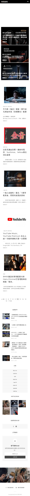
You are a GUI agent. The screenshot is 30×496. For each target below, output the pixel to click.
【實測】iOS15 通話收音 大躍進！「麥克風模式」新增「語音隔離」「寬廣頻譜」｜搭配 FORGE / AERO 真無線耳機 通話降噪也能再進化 (19, 346)
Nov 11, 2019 (18, 185)
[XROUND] (13, 426)
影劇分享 (5, 106)
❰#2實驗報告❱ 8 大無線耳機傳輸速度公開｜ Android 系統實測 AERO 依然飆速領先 (13, 57)
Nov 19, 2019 (18, 101)
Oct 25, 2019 (18, 269)
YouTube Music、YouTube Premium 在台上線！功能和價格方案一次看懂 (15, 236)
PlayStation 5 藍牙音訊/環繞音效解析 (11, 75)
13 (25, 299)
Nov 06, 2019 (18, 225)
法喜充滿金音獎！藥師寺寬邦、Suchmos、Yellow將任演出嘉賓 (15, 152)
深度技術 (9, 32)
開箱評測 (20, 73)
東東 (10, 101)
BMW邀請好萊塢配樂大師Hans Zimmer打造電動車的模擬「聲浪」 (15, 279)
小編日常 (25, 73)
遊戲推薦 (15, 388)
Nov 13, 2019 (18, 142)
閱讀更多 (5, 41)
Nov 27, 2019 (14, 320)
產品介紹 (5, 32)
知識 (17, 73)
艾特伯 (11, 142)
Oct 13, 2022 (14, 352)
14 (6, 300)
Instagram (21, 487)
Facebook (10, 487)
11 (20, 299)
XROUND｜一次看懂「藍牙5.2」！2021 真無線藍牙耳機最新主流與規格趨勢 (19, 334)
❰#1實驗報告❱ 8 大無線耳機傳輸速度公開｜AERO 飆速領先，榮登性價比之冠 (15, 37)
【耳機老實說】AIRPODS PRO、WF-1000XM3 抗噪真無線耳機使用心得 (19, 316)
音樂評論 (9, 106)
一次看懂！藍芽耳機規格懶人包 (18, 325)
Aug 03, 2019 (14, 327)
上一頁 (2, 299)
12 (23, 299)
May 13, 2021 (14, 338)
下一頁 (10, 300)
